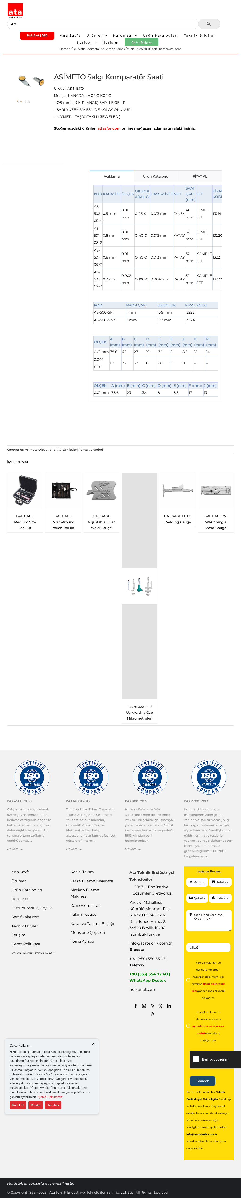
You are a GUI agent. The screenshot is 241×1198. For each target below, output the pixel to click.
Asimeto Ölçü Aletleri (41, 449)
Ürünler (19, 881)
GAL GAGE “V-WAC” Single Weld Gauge (139, 522)
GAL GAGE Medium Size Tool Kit (178, 522)
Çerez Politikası (26, 944)
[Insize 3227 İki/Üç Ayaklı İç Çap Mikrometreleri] (63, 586)
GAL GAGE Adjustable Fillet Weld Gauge (25, 522)
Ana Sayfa (21, 872)
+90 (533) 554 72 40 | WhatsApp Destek (149, 977)
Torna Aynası (82, 941)
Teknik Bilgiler (25, 926)
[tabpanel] (156, 291)
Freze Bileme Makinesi (92, 881)
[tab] (112, 176)
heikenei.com (142, 989)
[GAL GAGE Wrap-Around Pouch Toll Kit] (216, 490)
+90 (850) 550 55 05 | (148, 962)
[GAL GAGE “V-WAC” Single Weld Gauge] (139, 490)
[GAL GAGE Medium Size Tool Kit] (177, 490)
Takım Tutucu (84, 914)
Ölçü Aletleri (68, 449)
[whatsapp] (152, 1006)
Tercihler (53, 1105)
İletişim (18, 935)
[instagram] (144, 1006)
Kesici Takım (82, 872)
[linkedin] (169, 1006)
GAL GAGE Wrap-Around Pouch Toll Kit (216, 522)
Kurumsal (21, 899)
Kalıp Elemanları (86, 905)
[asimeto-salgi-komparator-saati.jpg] (31, 81)
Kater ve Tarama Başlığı (92, 923)
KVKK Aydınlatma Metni (34, 953)
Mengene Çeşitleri (88, 932)
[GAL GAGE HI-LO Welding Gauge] (101, 490)
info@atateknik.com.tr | (151, 946)
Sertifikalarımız (25, 917)
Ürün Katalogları (27, 890)
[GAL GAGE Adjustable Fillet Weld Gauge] (25, 490)
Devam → (15, 849)
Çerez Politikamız (50, 1097)
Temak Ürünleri (91, 449)
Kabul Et (18, 1105)
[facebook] (135, 1006)
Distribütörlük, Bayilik (32, 908)
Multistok (15, 1183)
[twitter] (160, 1006)
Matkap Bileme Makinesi (85, 893)
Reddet (35, 1105)
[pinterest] (152, 1014)
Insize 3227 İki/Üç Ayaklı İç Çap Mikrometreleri (63, 713)
